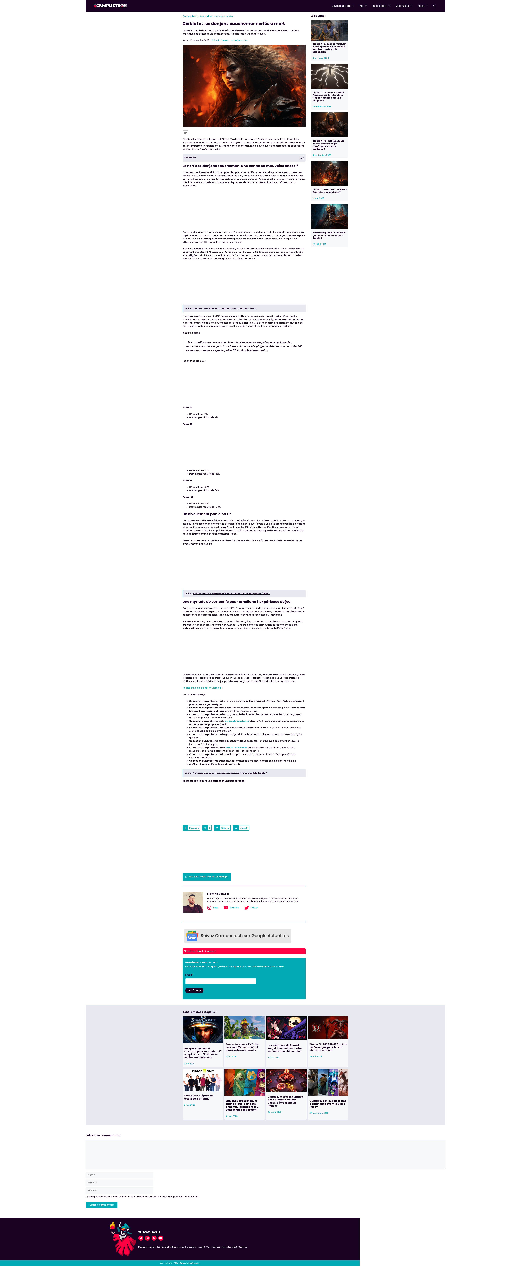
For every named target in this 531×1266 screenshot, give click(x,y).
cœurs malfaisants (236, 747)
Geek (421, 5)
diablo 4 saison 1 (206, 951)
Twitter (254, 907)
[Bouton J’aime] (185, 133)
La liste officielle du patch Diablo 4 (202, 687)
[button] (434, 5)
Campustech (190, 16)
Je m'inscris (194, 990)
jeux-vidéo (206, 16)
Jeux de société (341, 5)
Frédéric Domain (220, 40)
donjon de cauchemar (237, 721)
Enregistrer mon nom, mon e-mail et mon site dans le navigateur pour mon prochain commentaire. (144, 1196)
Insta (215, 907)
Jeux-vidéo (402, 5)
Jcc (361, 5)
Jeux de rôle (380, 5)
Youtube (234, 907)
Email (189, 975)
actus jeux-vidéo (223, 16)
